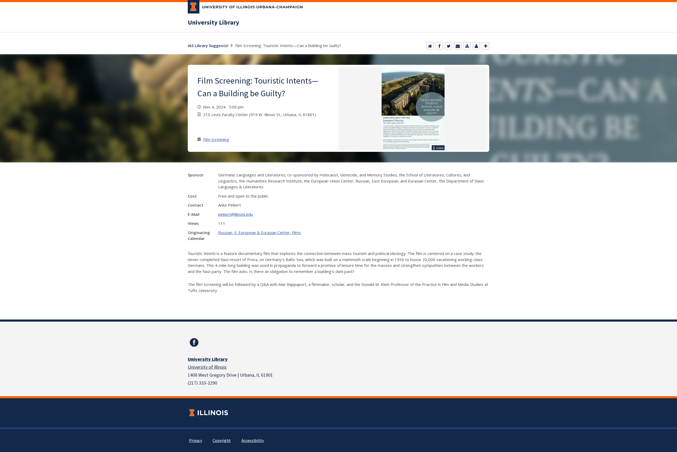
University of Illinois (207, 367)
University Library (213, 23)
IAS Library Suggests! (208, 45)
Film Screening (216, 139)
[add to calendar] (467, 45)
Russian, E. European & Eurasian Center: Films (259, 232)
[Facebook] (439, 45)
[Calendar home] (430, 45)
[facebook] (194, 342)
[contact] (476, 45)
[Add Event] (485, 45)
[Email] (457, 45)
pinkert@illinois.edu (235, 214)
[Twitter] (448, 45)
